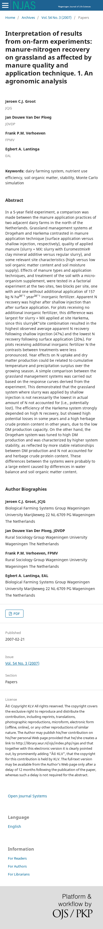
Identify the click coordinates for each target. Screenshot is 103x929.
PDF (16, 613)
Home (10, 17)
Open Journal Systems (27, 795)
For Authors (17, 866)
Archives (28, 17)
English (14, 826)
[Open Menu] (5, 5)
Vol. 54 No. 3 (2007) (56, 17)
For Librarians (19, 874)
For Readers (17, 858)
